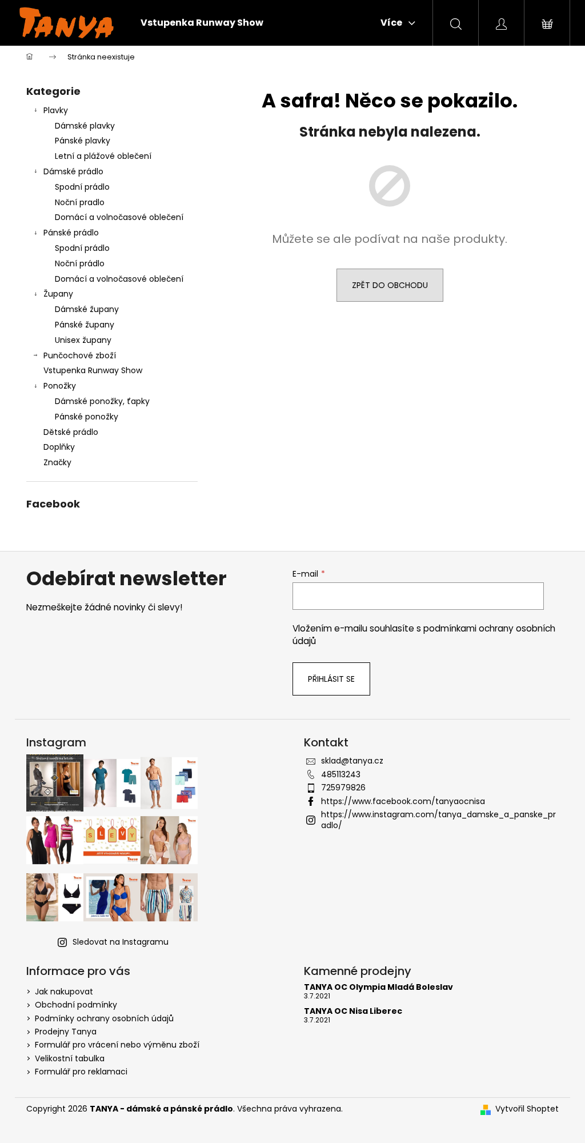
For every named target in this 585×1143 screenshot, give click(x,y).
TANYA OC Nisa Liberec (353, 1011)
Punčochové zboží (79, 355)
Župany (58, 293)
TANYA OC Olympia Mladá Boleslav (378, 987)
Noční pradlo (80, 202)
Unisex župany (83, 340)
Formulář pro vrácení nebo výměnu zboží (117, 1044)
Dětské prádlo (70, 432)
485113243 (340, 774)
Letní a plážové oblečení (103, 156)
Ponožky (59, 385)
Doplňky (59, 447)
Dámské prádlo (73, 171)
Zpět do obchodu (390, 285)
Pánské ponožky (86, 416)
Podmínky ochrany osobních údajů (104, 1018)
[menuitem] (202, 23)
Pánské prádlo (71, 232)
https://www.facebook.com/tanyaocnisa (403, 801)
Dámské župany (87, 309)
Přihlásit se (331, 679)
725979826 (343, 787)
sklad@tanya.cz (352, 760)
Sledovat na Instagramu (121, 942)
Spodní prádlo (82, 187)
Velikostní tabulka (70, 1058)
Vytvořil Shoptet (527, 1109)
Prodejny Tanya (66, 1031)
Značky (57, 462)
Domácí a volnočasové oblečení (119, 217)
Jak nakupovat (64, 991)
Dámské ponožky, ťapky (102, 401)
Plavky (55, 110)
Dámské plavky (85, 125)
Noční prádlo (80, 263)
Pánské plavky (82, 140)
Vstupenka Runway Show (92, 370)
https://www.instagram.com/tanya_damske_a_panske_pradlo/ (438, 820)
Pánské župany (84, 324)
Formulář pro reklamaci (81, 1071)
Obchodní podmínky (76, 1004)
